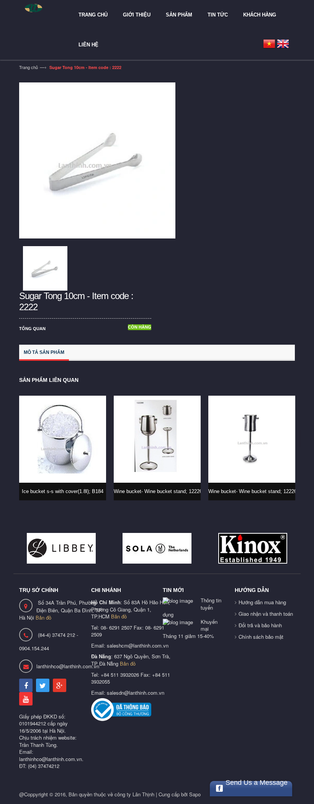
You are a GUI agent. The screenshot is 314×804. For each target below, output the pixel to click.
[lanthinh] (42, 8)
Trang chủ (28, 67)
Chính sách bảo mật (261, 636)
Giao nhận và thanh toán (266, 613)
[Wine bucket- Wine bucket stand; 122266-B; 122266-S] (157, 439)
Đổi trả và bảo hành (260, 625)
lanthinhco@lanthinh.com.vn (67, 666)
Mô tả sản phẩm (44, 352)
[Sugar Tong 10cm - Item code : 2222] (97, 159)
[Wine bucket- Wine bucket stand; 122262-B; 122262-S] (251, 439)
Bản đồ (43, 617)
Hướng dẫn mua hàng (262, 602)
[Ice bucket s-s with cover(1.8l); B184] (62, 439)
